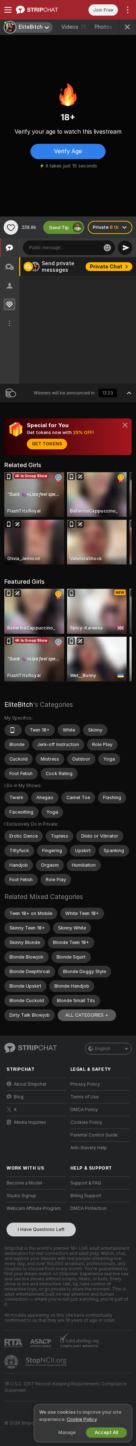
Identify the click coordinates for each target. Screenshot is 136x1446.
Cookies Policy (86, 1122)
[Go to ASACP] (41, 1343)
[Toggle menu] (8, 10)
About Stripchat (30, 1084)
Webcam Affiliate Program (34, 1208)
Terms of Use (84, 1096)
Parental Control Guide (94, 1135)
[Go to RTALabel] (14, 1343)
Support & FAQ (85, 1183)
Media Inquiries (30, 1122)
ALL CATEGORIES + (86, 1015)
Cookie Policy (81, 1419)
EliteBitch (18, 704)
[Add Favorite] (11, 227)
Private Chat (106, 267)
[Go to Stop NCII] (46, 1361)
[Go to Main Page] (42, 9)
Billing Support (85, 1195)
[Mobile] (13, 730)
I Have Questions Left (41, 1229)
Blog (19, 1096)
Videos (73, 27)
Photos (108, 27)
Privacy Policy (85, 1084)
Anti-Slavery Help (88, 1147)
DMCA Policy (84, 1109)
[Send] (125, 247)
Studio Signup (21, 1195)
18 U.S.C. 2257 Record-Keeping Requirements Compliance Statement (65, 1387)
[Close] (125, 425)
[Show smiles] (107, 247)
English (102, 1048)
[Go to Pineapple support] (12, 1362)
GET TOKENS (47, 443)
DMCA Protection (88, 1208)
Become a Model (24, 1183)
